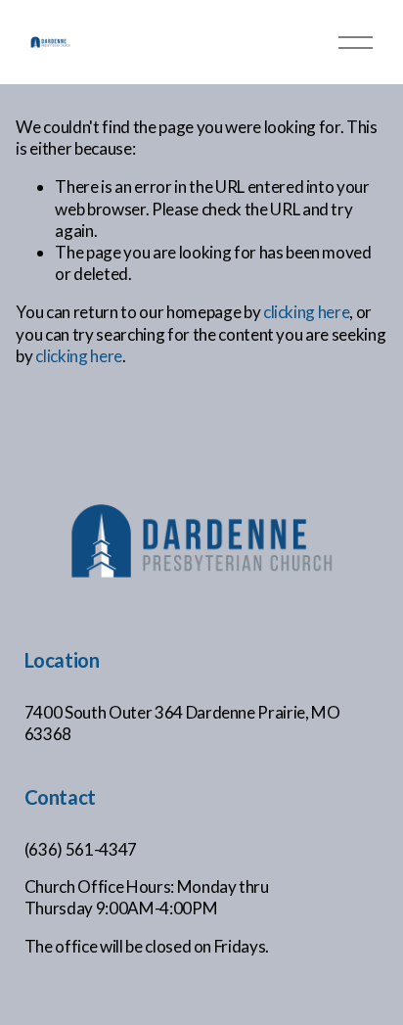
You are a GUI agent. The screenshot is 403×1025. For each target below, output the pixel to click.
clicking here (306, 312)
